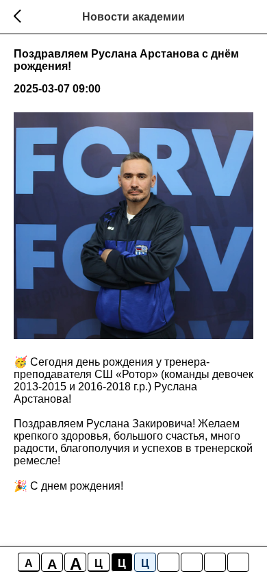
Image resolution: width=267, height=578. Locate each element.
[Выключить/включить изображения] (168, 562)
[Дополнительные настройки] (215, 562)
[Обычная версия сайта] (238, 562)
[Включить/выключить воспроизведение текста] (192, 562)
